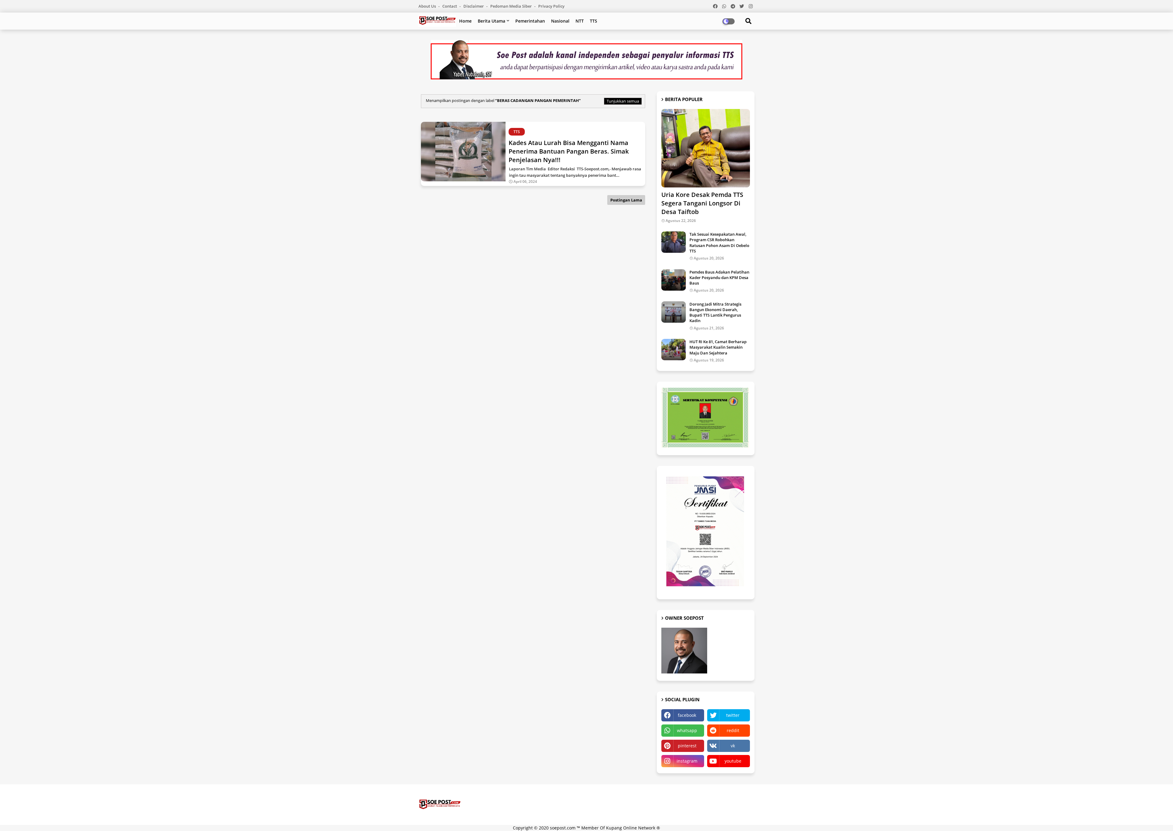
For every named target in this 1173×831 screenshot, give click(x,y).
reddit (733, 730)
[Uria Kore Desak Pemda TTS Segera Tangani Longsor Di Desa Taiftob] (705, 148)
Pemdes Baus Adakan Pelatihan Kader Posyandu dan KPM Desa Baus (719, 277)
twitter (733, 715)
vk (733, 746)
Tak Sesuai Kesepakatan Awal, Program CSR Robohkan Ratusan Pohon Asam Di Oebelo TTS (719, 242)
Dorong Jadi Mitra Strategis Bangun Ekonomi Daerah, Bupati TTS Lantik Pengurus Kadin (715, 312)
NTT (580, 21)
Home (465, 21)
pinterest (687, 746)
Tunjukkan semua (623, 101)
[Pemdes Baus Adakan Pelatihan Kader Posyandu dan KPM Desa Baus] (673, 280)
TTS (593, 21)
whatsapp (687, 730)
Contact (450, 6)
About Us (427, 6)
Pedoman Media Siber (511, 6)
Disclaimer (474, 6)
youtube (733, 761)
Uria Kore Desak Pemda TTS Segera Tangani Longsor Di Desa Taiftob (702, 203)
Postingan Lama (626, 200)
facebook (687, 715)
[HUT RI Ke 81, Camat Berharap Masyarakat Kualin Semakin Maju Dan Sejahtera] (673, 349)
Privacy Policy (551, 6)
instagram (687, 761)
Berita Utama (491, 21)
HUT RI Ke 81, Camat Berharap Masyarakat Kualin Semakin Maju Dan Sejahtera (718, 347)
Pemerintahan (530, 21)
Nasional (560, 21)
